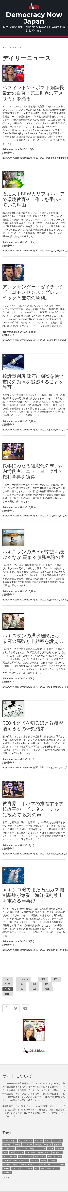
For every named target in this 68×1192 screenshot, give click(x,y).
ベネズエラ (40, 1149)
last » (7, 994)
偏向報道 (34, 1160)
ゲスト (47, 1141)
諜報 (62, 1164)
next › (47, 989)
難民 (49, 1168)
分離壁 (17, 1145)
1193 (56, 979)
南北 (36, 1168)
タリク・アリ (22, 1149)
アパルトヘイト (9, 1141)
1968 (12, 1153)
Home (5, 47)
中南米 (50, 1149)
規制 (32, 1149)
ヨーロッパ (30, 1153)
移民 (43, 1168)
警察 (15, 1160)
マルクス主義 (8, 1149)
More (5, 1177)
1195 (20, 984)
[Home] (34, 6)
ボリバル (41, 1164)
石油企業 (57, 1145)
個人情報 (57, 1157)
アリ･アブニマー (25, 1141)
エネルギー (27, 1145)
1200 (34, 989)
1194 (7, 984)
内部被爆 (7, 1172)
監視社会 (7, 1160)
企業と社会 (23, 1160)
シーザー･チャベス (27, 1164)
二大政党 (52, 1160)
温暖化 (43, 1160)
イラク (56, 1168)
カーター (38, 1141)
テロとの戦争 (26, 1168)
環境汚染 (47, 1145)
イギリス (19, 1153)
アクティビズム (43, 1153)
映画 (15, 1164)
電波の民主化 (39, 1157)
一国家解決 (8, 1145)
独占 (30, 1157)
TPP (50, 1157)
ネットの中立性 (9, 1157)
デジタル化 (57, 1153)
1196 (34, 984)
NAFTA (6, 1168)
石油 (5, 1153)
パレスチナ (57, 1141)
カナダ (55, 1164)
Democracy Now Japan (34, 18)
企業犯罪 (7, 1164)
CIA (48, 1164)
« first (7, 979)
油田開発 (38, 1145)
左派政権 (59, 1149)
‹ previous (23, 979)
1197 (47, 984)
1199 (20, 989)
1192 (43, 979)
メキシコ (15, 1168)
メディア (22, 1157)
